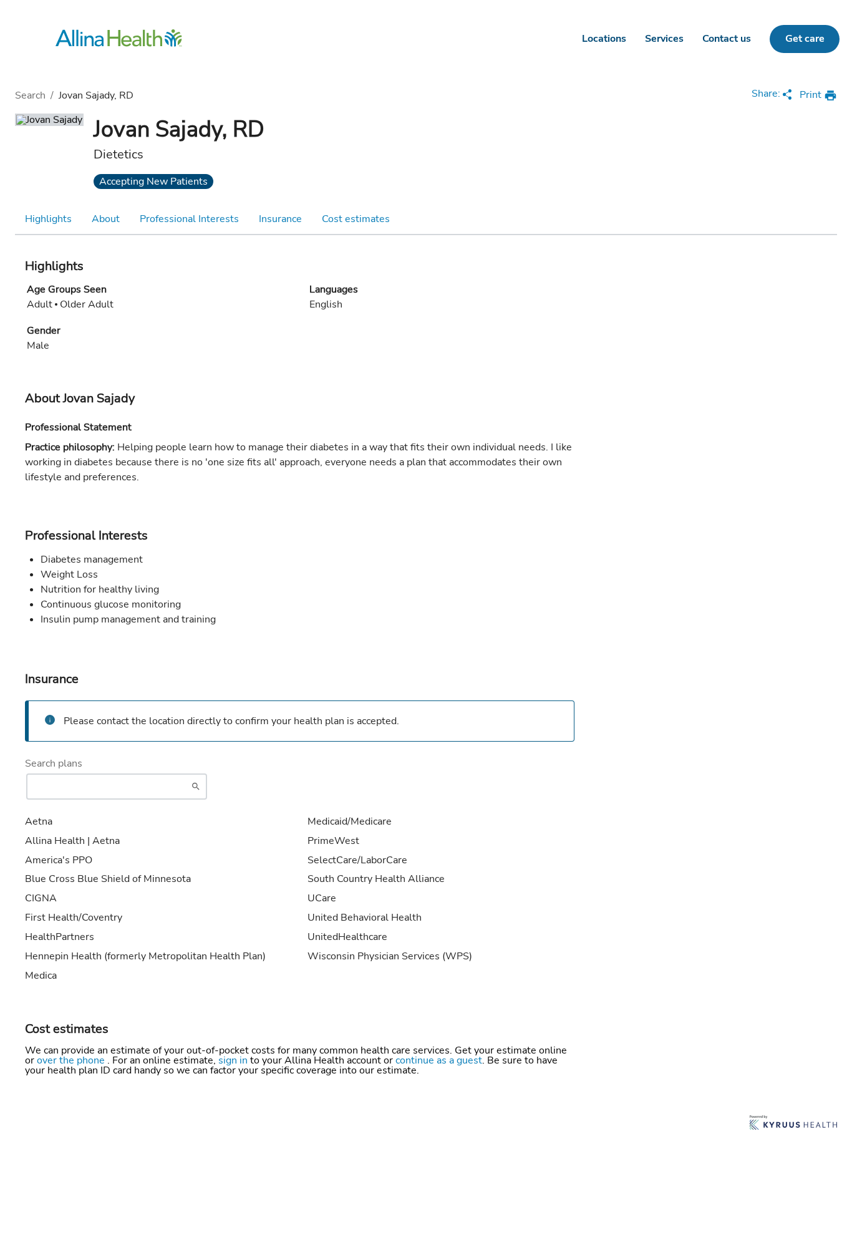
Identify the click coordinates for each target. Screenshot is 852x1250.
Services (664, 39)
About (106, 219)
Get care (805, 39)
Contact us (726, 39)
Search (30, 95)
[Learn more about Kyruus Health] (793, 1123)
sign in (234, 1060)
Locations (604, 39)
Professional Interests (189, 219)
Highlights (48, 219)
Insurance (280, 219)
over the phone (72, 1060)
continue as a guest (438, 1060)
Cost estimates (356, 219)
